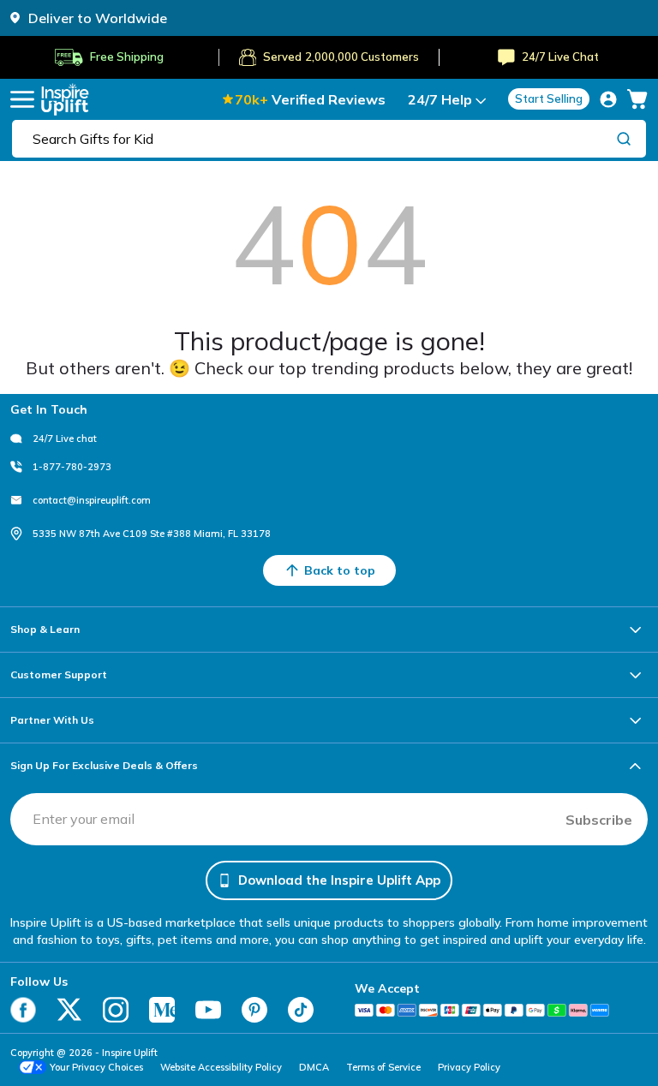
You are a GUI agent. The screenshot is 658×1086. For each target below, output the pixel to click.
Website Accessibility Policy (221, 1067)
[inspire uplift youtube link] (208, 1010)
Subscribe (598, 819)
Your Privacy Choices (96, 1067)
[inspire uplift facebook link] (23, 1010)
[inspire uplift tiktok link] (301, 1010)
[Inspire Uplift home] (65, 99)
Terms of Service (383, 1067)
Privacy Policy (469, 1067)
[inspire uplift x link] (69, 1010)
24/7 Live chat (65, 439)
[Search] (624, 138)
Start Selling (549, 98)
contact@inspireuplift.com (92, 500)
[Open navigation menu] (22, 99)
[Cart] (637, 99)
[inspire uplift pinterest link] (254, 1010)
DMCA (314, 1067)
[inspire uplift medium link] (162, 1010)
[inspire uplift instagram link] (116, 1010)
